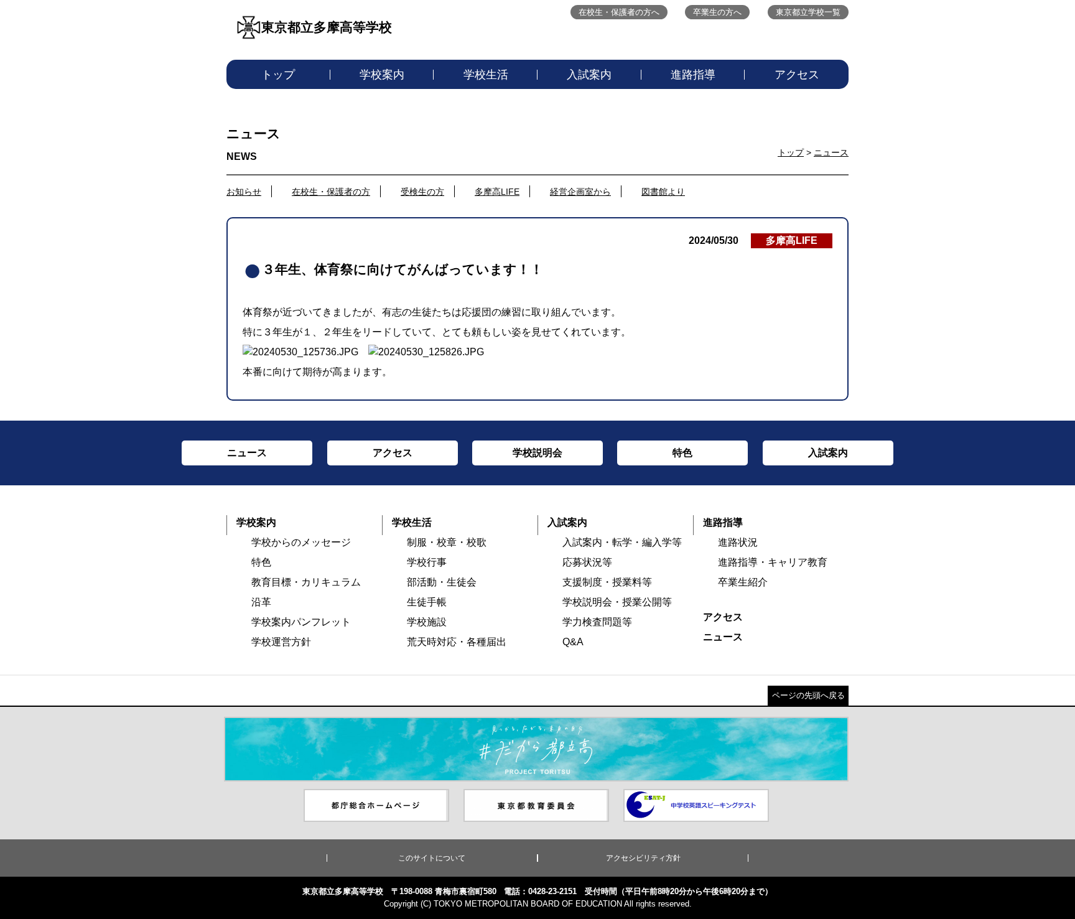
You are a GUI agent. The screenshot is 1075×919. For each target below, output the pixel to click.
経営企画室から (580, 192)
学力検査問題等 (597, 622)
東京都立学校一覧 (808, 12)
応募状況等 (587, 562)
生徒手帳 (427, 602)
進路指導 (693, 74)
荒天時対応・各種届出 (456, 642)
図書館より (663, 192)
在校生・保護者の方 (331, 192)
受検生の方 (422, 192)
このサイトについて (431, 858)
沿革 (261, 602)
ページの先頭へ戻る (808, 695)
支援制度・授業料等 (607, 582)
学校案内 (382, 74)
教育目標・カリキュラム (306, 582)
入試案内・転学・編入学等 (622, 542)
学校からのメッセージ (301, 542)
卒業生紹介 (743, 582)
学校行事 (427, 562)
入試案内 (589, 74)
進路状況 (738, 542)
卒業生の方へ (717, 12)
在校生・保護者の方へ (619, 12)
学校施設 (427, 622)
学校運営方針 (281, 642)
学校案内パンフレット (301, 622)
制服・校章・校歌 (446, 542)
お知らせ (243, 192)
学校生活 (485, 74)
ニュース (831, 152)
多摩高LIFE (497, 192)
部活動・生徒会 (442, 582)
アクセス (797, 74)
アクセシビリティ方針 (643, 858)
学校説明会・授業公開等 (617, 602)
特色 (261, 562)
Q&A (573, 642)
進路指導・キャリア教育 (772, 562)
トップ (278, 74)
